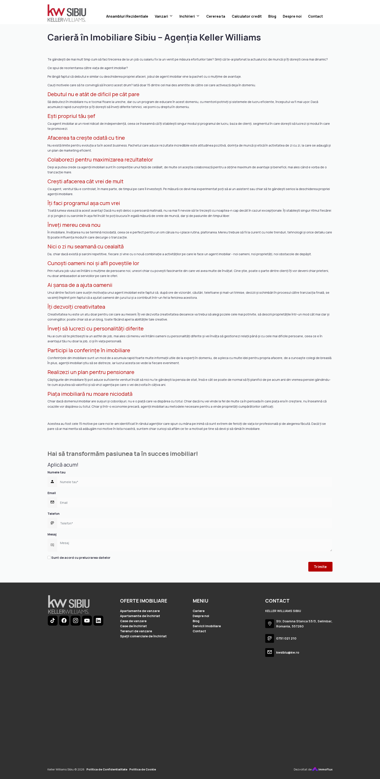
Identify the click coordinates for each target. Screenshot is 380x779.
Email (52, 493)
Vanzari (161, 16)
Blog (272, 16)
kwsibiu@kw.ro (287, 652)
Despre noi (292, 16)
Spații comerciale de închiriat (143, 636)
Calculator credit (247, 16)
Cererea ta (215, 16)
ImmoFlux (325, 769)
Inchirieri (187, 16)
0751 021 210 (286, 638)
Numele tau (57, 472)
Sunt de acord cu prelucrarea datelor (80, 557)
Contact (315, 16)
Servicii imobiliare (207, 626)
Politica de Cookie (142, 769)
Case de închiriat (133, 626)
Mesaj (52, 534)
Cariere (199, 611)
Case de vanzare (133, 621)
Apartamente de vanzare (140, 611)
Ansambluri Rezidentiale (127, 16)
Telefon (54, 513)
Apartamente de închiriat (140, 616)
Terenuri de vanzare (136, 631)
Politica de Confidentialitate (106, 769)
